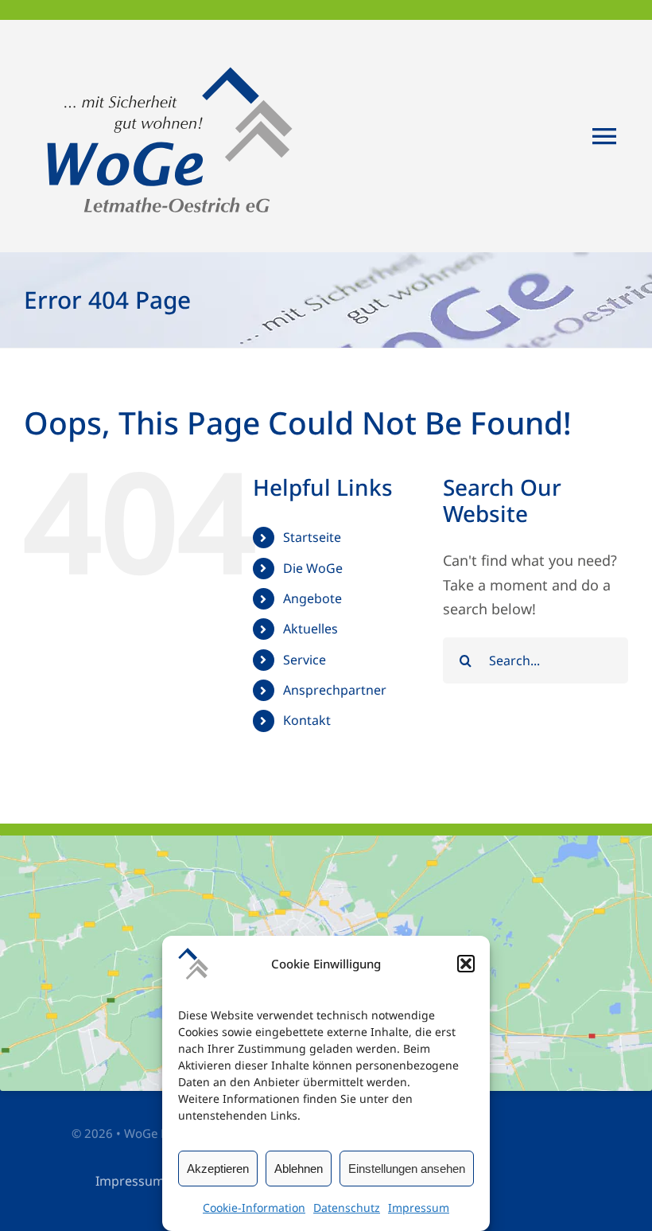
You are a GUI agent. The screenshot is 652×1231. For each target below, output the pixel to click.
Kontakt (307, 720)
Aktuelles (310, 628)
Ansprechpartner (334, 690)
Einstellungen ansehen (406, 1168)
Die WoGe (313, 568)
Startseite (312, 537)
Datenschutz (346, 1207)
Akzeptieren (218, 1168)
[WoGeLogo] (173, 43)
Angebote (312, 598)
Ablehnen (298, 1168)
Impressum (418, 1207)
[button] (466, 964)
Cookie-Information (254, 1207)
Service (304, 659)
